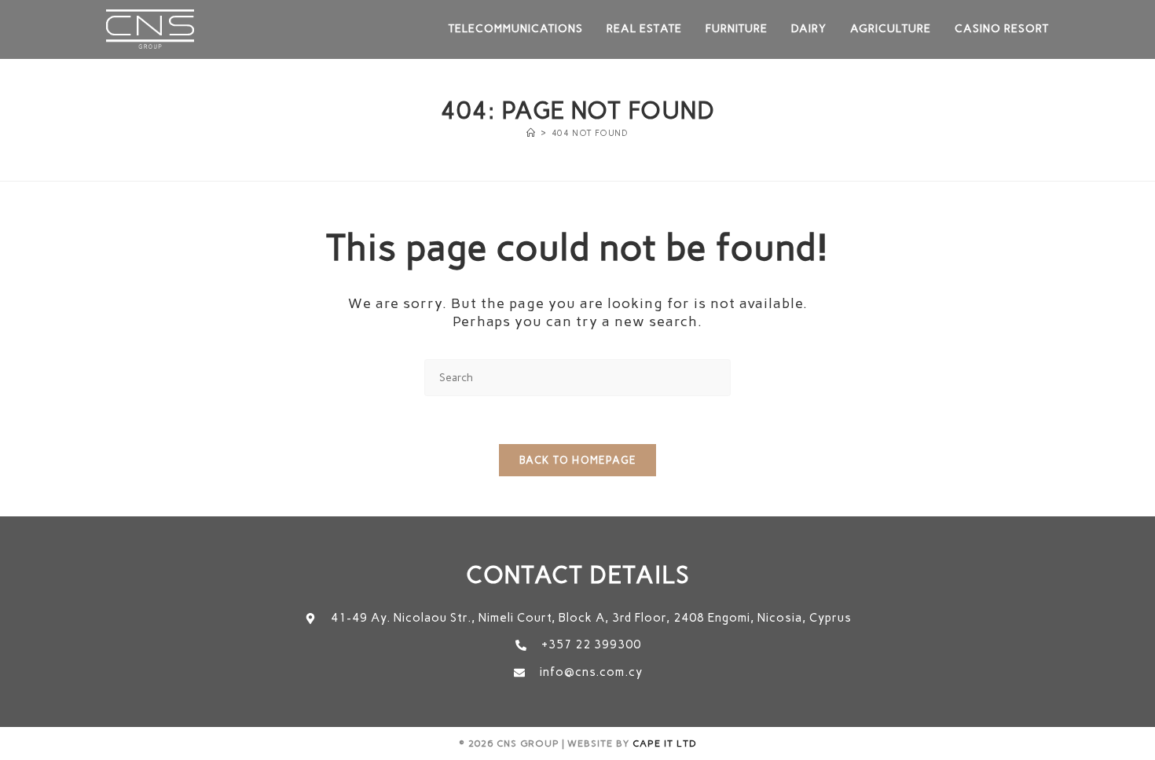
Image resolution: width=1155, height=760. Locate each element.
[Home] (531, 133)
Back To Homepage (577, 460)
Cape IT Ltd (664, 743)
